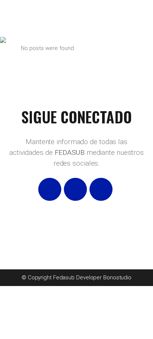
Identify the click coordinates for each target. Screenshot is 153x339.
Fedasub (64, 277)
